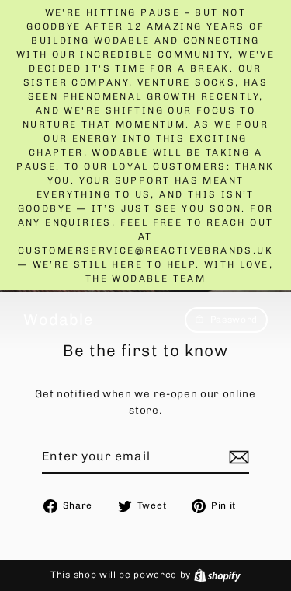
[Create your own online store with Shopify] (217, 574)
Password (234, 319)
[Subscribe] (236, 457)
